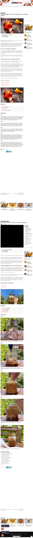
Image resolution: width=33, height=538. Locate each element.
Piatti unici (28, 34)
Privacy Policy (14, 536)
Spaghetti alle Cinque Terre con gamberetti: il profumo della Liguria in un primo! (29, 44)
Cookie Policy (18, 536)
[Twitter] (9, 151)
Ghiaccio (3, 109)
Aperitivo (4, 149)
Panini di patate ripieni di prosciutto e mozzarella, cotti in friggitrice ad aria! (29, 36)
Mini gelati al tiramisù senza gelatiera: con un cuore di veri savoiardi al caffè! (29, 48)
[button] (32, 6)
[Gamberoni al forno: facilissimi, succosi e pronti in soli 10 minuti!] (25, 40)
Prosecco (3, 108)
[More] (31, 21)
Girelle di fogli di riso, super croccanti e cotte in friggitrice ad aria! (28, 33)
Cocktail (7, 149)
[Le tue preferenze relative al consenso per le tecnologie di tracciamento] (31, 536)
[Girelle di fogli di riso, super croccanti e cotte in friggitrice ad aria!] (28, 28)
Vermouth (3, 107)
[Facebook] (26, 6)
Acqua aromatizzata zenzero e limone (5, 85)
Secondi (20, 208)
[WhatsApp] (29, 6)
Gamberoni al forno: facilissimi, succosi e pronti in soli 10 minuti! (29, 40)
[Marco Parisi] (1, 17)
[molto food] (16, 3)
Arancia (3, 110)
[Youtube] (30, 6)
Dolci (27, 46)
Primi (27, 42)
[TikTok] (28, 6)
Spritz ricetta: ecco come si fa (4, 84)
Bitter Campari (4, 106)
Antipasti (25, 31)
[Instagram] (27, 6)
